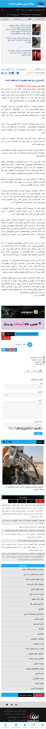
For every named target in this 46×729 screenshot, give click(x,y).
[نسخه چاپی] (2, 73)
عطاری (41, 609)
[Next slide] (4, 442)
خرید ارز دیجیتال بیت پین (33, 574)
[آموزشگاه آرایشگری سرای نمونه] (23, 324)
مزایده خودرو (39, 663)
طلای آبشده (39, 683)
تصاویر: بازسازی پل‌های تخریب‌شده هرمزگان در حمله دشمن (25, 488)
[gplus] (11, 349)
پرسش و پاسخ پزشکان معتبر (33, 569)
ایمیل (40, 391)
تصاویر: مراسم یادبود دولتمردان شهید (31, 527)
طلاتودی (40, 633)
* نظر (40, 400)
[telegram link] (11, 705)
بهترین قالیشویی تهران (35, 668)
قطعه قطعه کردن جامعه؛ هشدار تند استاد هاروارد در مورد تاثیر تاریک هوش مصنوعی (19, 53)
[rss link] (16, 705)
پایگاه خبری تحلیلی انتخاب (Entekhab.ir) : (30, 86)
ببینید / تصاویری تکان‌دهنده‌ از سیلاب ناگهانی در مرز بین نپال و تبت (22, 522)
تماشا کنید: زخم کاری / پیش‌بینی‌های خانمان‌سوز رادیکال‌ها (24, 530)
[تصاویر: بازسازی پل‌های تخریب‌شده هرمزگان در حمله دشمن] (22, 465)
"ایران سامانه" (12, 720)
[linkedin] (15, 349)
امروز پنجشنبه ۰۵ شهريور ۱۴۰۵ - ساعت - (28, 10)
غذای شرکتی (39, 618)
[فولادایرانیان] (23, 299)
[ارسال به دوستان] (6, 73)
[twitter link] (7, 705)
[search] (2, 10)
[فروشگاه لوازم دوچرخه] (23, 312)
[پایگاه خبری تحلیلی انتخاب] (40, 3)
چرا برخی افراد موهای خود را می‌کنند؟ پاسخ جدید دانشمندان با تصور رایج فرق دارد (19, 40)
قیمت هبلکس (38, 643)
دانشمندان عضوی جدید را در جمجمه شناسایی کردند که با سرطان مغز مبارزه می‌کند (22, 535)
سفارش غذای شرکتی (36, 653)
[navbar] (44, 10)
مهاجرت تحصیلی (37, 638)
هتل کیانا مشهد (38, 599)
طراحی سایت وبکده (36, 658)
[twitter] (3, 349)
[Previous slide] (10, 442)
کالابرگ (41, 628)
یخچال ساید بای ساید (35, 584)
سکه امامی (39, 673)
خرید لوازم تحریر (37, 589)
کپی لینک (6, 338)
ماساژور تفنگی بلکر (37, 604)
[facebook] (7, 349)
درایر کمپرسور (39, 623)
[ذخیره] (10, 73)
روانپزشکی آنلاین (37, 688)
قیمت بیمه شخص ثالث (35, 648)
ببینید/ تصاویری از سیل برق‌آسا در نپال (30, 540)
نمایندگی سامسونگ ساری (34, 614)
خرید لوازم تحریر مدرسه (35, 579)
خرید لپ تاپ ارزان (36, 594)
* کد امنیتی (38, 421)
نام (41, 383)
